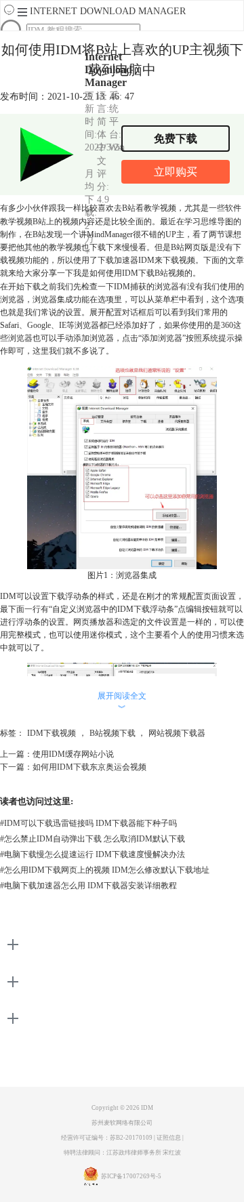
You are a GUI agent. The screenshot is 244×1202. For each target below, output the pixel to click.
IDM (147, 1107)
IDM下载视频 (51, 733)
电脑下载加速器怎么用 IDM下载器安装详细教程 (88, 886)
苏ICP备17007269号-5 (131, 1176)
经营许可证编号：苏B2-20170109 (106, 1137)
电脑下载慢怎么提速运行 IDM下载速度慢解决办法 (92, 854)
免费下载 (175, 138)
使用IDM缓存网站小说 (73, 754)
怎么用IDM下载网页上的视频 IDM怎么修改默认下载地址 (104, 870)
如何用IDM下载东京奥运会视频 (89, 767)
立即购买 (175, 172)
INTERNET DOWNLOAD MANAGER (108, 11)
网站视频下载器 (176, 733)
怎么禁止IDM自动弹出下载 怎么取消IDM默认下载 (92, 839)
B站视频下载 (112, 733)
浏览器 (20, 338)
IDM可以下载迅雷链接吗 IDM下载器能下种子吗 (88, 823)
